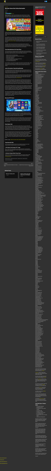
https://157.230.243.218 (38, 345)
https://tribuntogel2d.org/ (3, 461)
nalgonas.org (37, 113)
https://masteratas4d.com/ (39, 182)
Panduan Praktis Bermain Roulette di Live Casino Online (11, 164)
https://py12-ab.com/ (38, 201)
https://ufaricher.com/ (38, 148)
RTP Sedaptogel (38, 413)
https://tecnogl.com (38, 337)
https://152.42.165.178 (38, 81)
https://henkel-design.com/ (39, 199)
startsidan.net (37, 112)
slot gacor (36, 268)
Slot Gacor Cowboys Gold (10, 173)
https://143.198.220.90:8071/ (39, 321)
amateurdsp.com (37, 255)
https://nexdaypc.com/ (38, 360)
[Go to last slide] (5, 175)
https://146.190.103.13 (38, 342)
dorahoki (36, 256)
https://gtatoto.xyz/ (38, 352)
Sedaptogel (37, 133)
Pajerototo (36, 136)
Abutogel (36, 132)
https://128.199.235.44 (38, 78)
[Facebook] (45, 1)
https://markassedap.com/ (39, 185)
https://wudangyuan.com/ (38, 220)
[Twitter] (46, 1)
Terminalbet (37, 140)
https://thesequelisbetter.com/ (39, 119)
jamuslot (36, 242)
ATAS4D (36, 219)
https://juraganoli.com (38, 83)
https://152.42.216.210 (38, 294)
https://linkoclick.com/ (38, 116)
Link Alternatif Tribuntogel (40, 406)
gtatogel (36, 84)
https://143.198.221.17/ (38, 166)
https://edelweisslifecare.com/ (39, 358)
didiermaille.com (37, 339)
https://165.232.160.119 (38, 344)
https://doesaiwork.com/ (38, 192)
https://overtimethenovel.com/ (39, 354)
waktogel (36, 215)
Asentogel (36, 137)
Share (13, 13)
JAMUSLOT (37, 225)
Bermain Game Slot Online (14, 158)
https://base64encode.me (39, 334)
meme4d (36, 283)
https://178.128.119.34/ (38, 221)
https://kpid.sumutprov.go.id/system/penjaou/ (41, 319)
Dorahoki (43, 66)
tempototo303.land (38, 90)
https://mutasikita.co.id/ (38, 292)
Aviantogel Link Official (39, 411)
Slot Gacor (36, 139)
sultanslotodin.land (38, 216)
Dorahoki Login (40, 410)
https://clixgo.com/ (37, 322)
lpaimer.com (37, 285)
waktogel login (2, 459)
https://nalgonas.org (38, 300)
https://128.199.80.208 (38, 341)
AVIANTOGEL (37, 100)
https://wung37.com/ (38, 252)
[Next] (31, 175)
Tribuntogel (36, 149)
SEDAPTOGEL (37, 98)
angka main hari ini (38, 234)
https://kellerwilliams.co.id (39, 346)
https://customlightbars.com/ (39, 359)
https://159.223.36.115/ (38, 271)
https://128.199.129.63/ (38, 165)
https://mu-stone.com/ (38, 356)
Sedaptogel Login (37, 158)
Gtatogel (36, 134)
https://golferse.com (38, 327)
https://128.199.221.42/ (38, 121)
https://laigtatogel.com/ (38, 290)
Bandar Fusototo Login (38, 103)
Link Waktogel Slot (39, 408)
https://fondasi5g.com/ (38, 251)
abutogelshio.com (37, 309)
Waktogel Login (37, 155)
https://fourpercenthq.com (39, 328)
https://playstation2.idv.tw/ (39, 310)
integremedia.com (37, 141)
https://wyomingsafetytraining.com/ (40, 173)
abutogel (36, 435)
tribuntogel (36, 172)
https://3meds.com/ (38, 357)
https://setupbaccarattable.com (39, 302)
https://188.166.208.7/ (38, 122)
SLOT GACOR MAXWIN (38, 102)
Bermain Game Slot (7, 158)
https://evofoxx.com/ (38, 191)
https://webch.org (37, 326)
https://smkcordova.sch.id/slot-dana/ (40, 320)
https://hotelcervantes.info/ (39, 204)
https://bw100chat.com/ (38, 318)
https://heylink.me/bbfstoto (39, 206)
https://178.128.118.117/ (38, 233)
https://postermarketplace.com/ (39, 362)
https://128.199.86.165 (38, 304)
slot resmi (36, 267)
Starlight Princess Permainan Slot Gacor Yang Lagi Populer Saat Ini (26, 164)
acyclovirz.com (37, 286)
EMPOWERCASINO (19, 77)
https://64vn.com (37, 336)
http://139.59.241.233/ (38, 168)
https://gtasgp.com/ (38, 240)
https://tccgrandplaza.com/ (39, 117)
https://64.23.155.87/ (38, 232)
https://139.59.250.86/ (38, 167)
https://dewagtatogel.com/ (39, 237)
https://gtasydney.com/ (38, 239)
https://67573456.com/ (38, 170)
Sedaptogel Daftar (39, 414)
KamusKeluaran (37, 61)
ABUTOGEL (37, 96)
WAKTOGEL (37, 184)
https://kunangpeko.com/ (38, 249)
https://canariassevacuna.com (39, 303)
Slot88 (36, 153)
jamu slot (36, 289)
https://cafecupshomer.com (39, 325)
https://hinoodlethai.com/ (38, 202)
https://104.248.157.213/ (38, 270)
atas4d (36, 171)
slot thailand (37, 222)
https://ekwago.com (38, 335)
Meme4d (36, 131)
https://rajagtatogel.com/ (38, 238)
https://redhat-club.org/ (38, 118)
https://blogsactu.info (38, 338)
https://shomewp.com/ (38, 200)
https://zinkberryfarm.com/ (39, 312)
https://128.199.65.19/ (38, 124)
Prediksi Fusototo (37, 120)
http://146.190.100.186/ (38, 175)
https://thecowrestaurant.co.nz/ (39, 311)
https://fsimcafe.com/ (38, 317)
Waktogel (41, 146)
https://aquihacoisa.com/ (38, 276)
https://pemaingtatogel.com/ (39, 236)
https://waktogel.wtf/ (38, 169)
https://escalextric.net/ (38, 203)
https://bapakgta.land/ (38, 88)
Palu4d (36, 138)
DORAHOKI (36, 89)
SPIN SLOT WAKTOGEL (38, 187)
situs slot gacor (37, 269)
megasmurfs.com (37, 324)
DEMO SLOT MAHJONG (38, 107)
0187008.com (37, 114)
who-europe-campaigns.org (39, 115)
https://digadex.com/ (38, 183)
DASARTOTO (37, 106)
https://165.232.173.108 (38, 80)
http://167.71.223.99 (38, 295)
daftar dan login (41, 398)
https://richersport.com (38, 301)
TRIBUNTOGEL (37, 190)
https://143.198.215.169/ (38, 87)
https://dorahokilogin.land (38, 329)
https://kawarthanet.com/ (38, 361)
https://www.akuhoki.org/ (38, 250)
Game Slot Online (25, 158)
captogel (36, 261)
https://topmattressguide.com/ (39, 205)
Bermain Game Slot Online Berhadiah (18, 139)
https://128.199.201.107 (38, 343)
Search (36, 35)
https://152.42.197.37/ (38, 353)
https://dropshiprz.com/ (38, 174)
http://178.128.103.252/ (38, 123)
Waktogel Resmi (38, 407)
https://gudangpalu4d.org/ (3, 463)
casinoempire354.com (8, 156)
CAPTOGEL (36, 104)
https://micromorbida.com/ (39, 363)
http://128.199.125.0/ (38, 259)
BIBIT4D (36, 105)
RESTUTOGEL (37, 101)
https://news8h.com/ (38, 198)
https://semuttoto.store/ (38, 181)
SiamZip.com (37, 287)
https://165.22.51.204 (38, 79)
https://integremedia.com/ (39, 209)
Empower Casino (20, 158)
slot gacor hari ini (37, 266)
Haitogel (41, 68)
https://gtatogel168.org (38, 82)
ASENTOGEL (37, 95)
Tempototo (36, 135)
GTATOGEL (36, 99)
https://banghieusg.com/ (38, 208)
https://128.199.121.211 (38, 293)
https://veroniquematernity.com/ (39, 355)
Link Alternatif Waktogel (38, 156)
